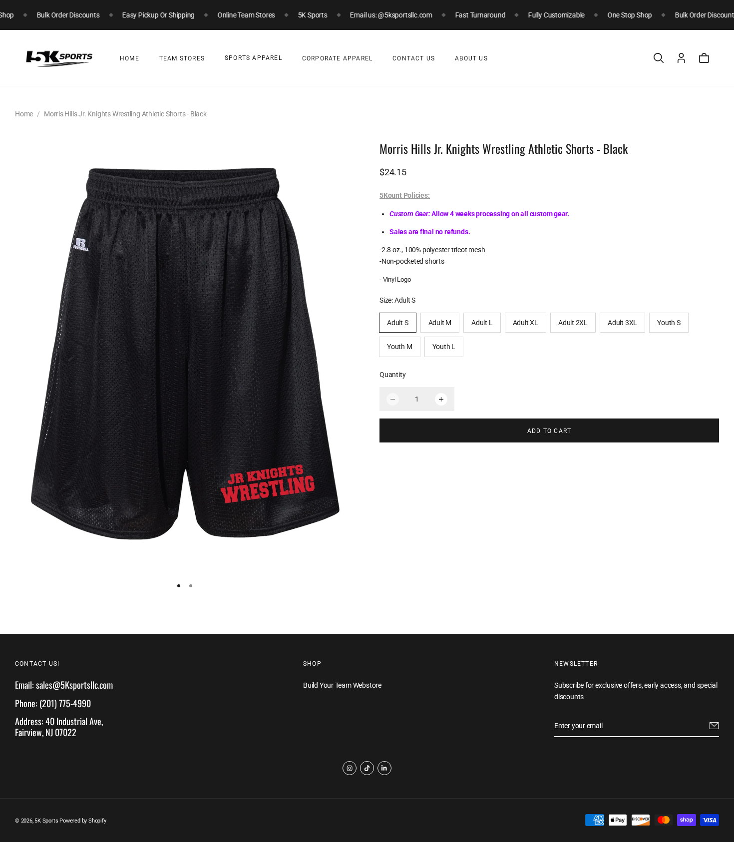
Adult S (397, 323)
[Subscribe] (714, 726)
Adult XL (525, 323)
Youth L (444, 347)
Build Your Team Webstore (342, 686)
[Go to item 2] (190, 585)
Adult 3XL (622, 323)
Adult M (440, 323)
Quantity (392, 375)
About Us (471, 58)
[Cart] (704, 58)
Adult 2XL (573, 323)
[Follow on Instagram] (350, 768)
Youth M (399, 347)
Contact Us (413, 58)
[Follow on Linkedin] (384, 768)
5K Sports (46, 821)
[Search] (659, 58)
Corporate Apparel (337, 58)
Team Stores (182, 58)
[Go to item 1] (178, 585)
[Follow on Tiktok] (367, 768)
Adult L (482, 323)
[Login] (681, 58)
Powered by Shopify (82, 821)
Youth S (669, 323)
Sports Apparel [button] (253, 57)
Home (129, 58)
